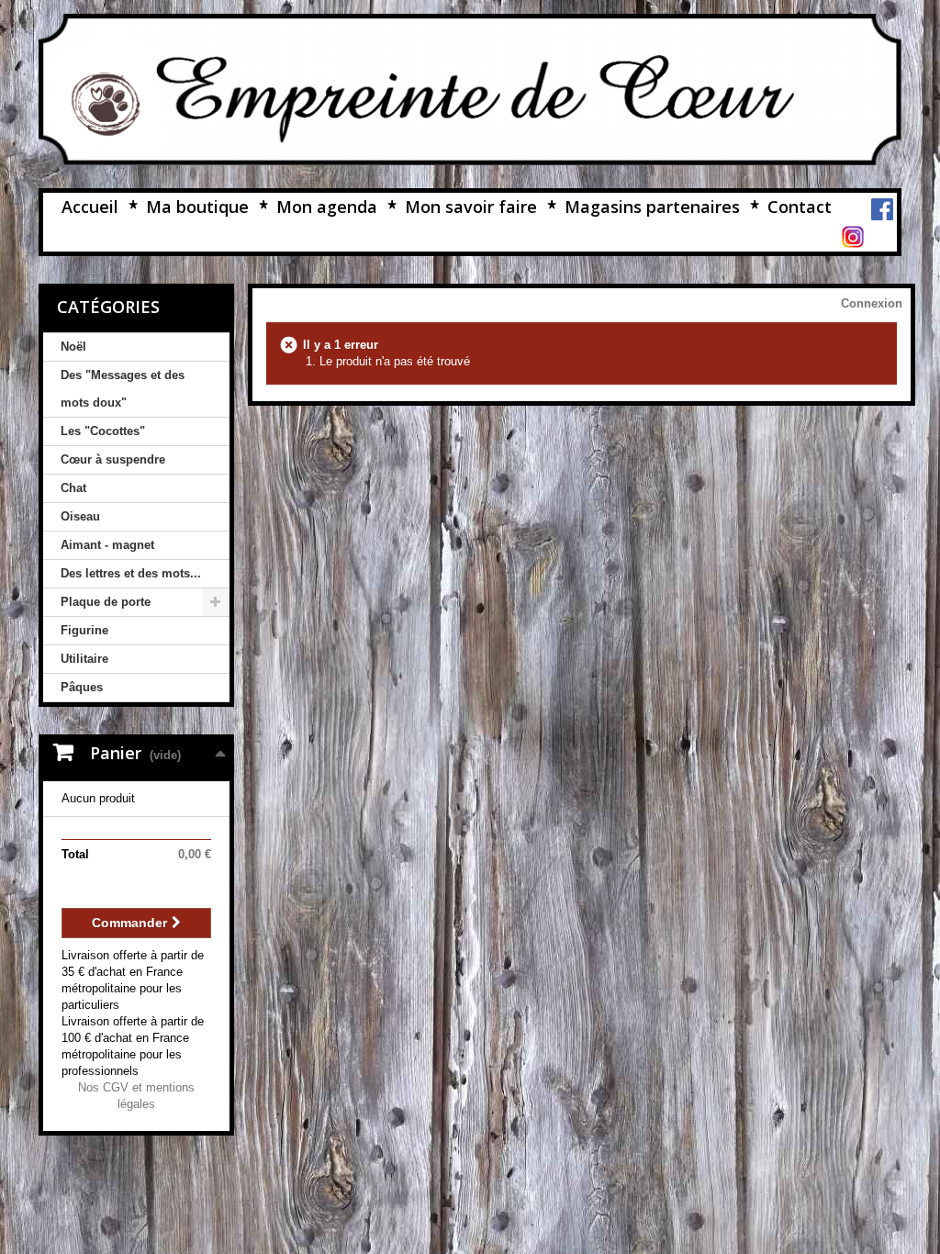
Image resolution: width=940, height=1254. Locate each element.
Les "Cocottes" (103, 431)
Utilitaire (84, 659)
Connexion (871, 303)
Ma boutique (197, 207)
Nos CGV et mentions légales (136, 1095)
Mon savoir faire (471, 207)
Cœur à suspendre (113, 459)
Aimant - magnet (107, 545)
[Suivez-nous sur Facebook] (882, 208)
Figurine (84, 630)
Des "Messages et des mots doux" (123, 388)
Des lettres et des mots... (131, 573)
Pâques (82, 687)
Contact (799, 207)
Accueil (90, 207)
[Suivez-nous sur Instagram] (852, 235)
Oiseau (80, 516)
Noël (73, 346)
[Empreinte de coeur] (470, 89)
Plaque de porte (106, 602)
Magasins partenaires (652, 207)
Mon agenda (326, 207)
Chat (73, 488)
